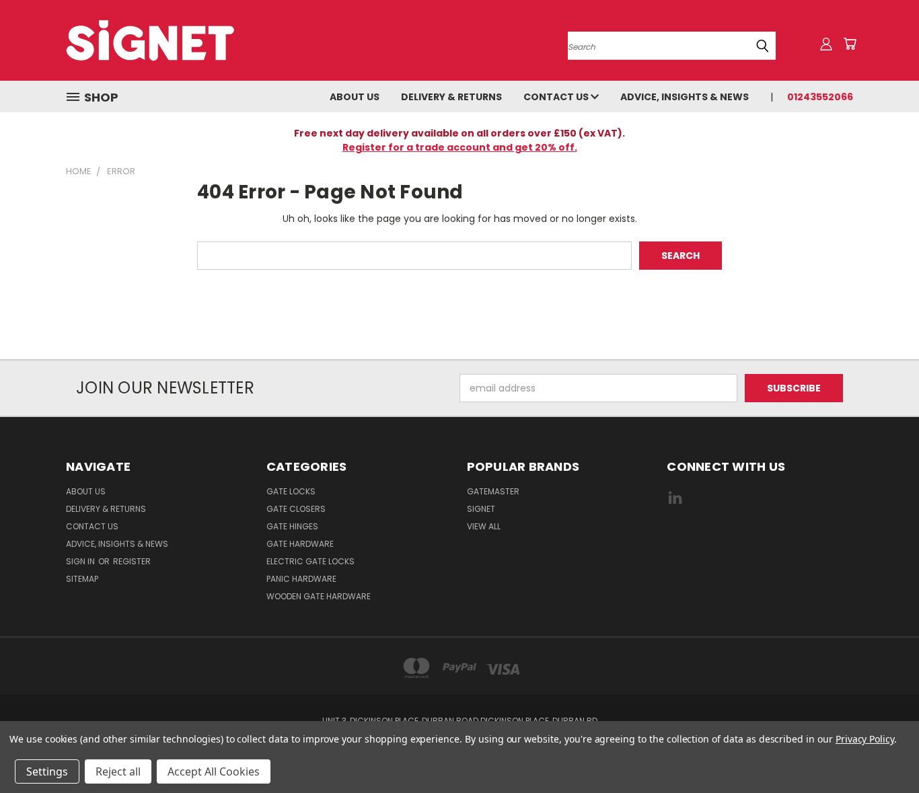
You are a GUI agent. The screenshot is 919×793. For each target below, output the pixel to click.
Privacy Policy (865, 738)
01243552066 (820, 97)
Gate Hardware (300, 544)
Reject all (118, 771)
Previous (883, 750)
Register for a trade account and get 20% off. (459, 147)
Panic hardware (301, 578)
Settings (47, 771)
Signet (481, 509)
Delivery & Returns (451, 97)
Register (132, 561)
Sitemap (82, 578)
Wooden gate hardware (318, 596)
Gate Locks (291, 491)
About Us (354, 97)
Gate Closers (296, 509)
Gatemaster (493, 491)
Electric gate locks (310, 561)
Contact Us (557, 97)
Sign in (81, 561)
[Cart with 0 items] (849, 43)
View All (484, 526)
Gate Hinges (292, 526)
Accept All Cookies (214, 771)
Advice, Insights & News (684, 97)
